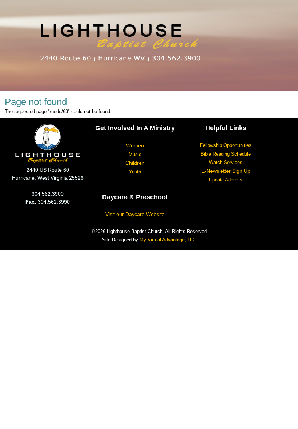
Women (135, 145)
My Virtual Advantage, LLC (168, 239)
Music (135, 154)
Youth (135, 172)
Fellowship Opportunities (225, 145)
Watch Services (225, 162)
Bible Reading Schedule (226, 154)
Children (135, 163)
